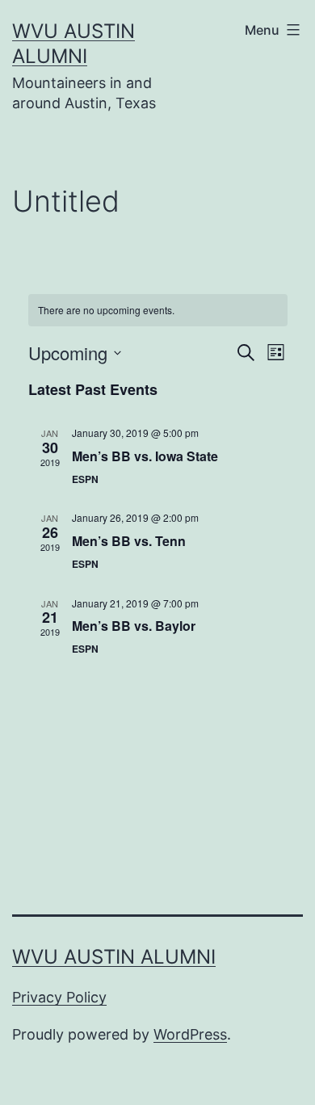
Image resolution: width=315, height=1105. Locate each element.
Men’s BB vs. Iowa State (145, 456)
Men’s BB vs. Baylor (133, 625)
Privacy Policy (59, 997)
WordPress (190, 1034)
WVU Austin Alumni (114, 956)
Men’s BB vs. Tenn (129, 540)
